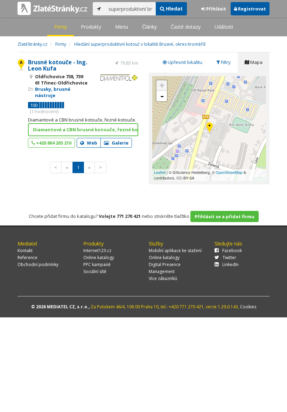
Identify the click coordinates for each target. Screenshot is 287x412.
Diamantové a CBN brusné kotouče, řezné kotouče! (85, 129)
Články (149, 26)
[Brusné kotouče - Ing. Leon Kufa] (209, 128)
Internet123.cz (97, 250)
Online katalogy (98, 257)
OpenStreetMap (229, 172)
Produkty (91, 26)
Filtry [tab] (225, 62)
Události (224, 26)
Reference (27, 257)
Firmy (60, 26)
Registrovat (251, 9)
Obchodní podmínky (38, 264)
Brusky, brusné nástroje (52, 92)
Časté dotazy (186, 26)
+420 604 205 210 (53, 143)
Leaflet (160, 172)
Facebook (232, 250)
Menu (121, 26)
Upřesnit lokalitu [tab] (184, 62)
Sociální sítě (94, 271)
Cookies (248, 307)
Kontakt (25, 250)
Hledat (173, 8)
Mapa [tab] (255, 62)
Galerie (119, 143)
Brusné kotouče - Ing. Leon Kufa (57, 65)
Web (91, 143)
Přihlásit (215, 9)
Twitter (229, 257)
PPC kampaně (97, 264)
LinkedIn (230, 264)
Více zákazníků (163, 278)
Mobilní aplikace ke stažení (175, 250)
